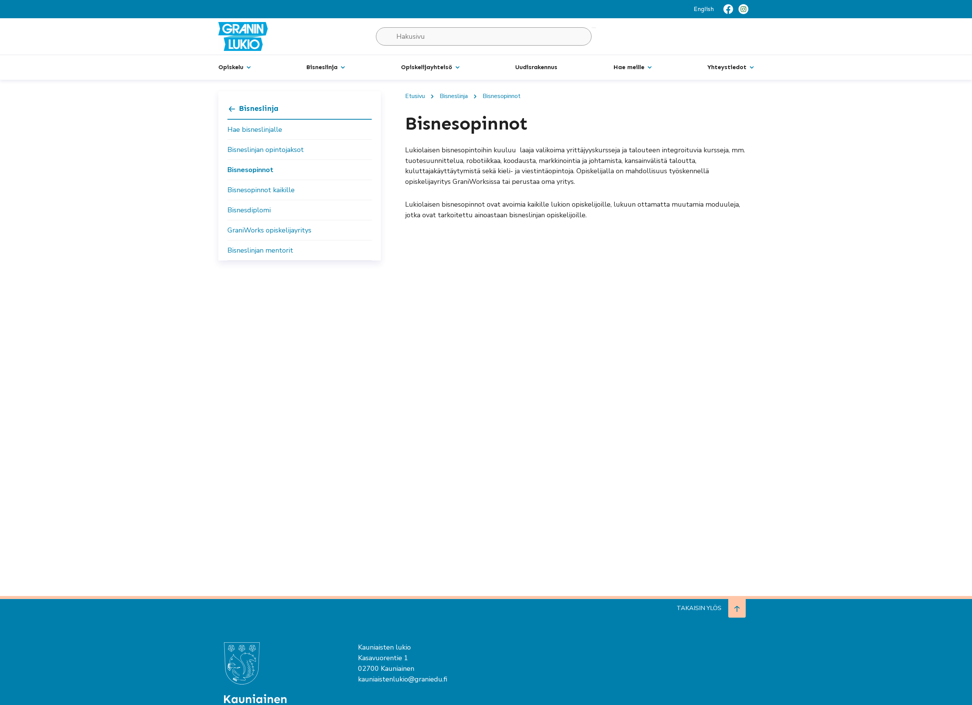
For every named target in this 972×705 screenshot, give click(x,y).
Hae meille (629, 67)
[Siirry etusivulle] (243, 36)
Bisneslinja (322, 67)
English (704, 9)
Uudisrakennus (536, 67)
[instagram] (743, 9)
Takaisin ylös (699, 608)
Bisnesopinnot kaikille (261, 189)
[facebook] (728, 9)
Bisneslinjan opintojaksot (265, 149)
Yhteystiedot (726, 67)
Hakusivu (594, 27)
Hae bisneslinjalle (254, 129)
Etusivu (415, 96)
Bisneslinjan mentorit (260, 250)
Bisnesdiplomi (249, 210)
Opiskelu (230, 67)
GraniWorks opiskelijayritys (269, 230)
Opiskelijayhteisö (426, 67)
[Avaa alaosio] (248, 67)
